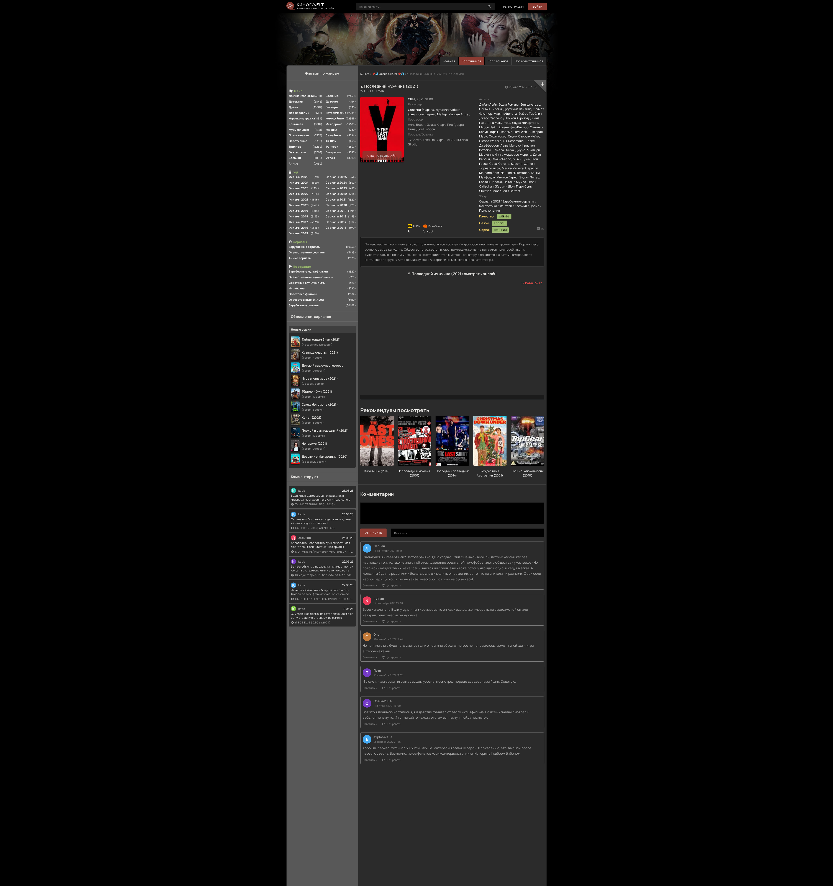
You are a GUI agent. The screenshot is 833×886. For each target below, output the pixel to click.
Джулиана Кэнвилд (517, 109)
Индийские (297, 288)
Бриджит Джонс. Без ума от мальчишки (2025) (324, 575)
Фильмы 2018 (298, 216)
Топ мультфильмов (529, 61)
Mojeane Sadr (489, 173)
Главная (449, 61)
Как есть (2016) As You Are (315, 528)
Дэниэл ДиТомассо (515, 173)
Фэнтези (332, 146)
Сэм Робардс (501, 159)
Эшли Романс (508, 104)
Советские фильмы (303, 294)
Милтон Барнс (507, 177)
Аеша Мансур (510, 145)
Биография (334, 152)
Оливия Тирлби (490, 109)
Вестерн (332, 107)
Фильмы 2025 (298, 177)
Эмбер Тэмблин (530, 113)
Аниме (293, 163)
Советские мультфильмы (307, 283)
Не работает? (531, 283)
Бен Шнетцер (530, 104)
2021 (420, 99)
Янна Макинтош (498, 123)
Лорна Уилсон (489, 168)
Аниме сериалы (300, 258)
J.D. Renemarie (513, 141)
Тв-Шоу (331, 141)
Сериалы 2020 (336, 205)
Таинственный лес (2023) (315, 504)
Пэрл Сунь (524, 186)
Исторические (336, 113)
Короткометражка (302, 118)
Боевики (295, 158)
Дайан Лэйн (488, 104)
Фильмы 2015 (298, 233)
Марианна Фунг (490, 154)
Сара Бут (531, 168)
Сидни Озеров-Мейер (524, 136)
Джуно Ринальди (527, 150)
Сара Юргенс (499, 164)
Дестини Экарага (421, 110)
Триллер (295, 146)
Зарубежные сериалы (304, 247)
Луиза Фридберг (448, 110)
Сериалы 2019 (336, 211)
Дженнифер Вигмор (513, 127)
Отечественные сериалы (307, 252)
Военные (332, 96)
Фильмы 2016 (298, 228)
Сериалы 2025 (336, 177)
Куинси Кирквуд (516, 118)
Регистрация (513, 6)
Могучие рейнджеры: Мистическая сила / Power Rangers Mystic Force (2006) (324, 551)
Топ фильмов (471, 61)
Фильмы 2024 (298, 182)
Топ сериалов (498, 61)
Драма (293, 107)
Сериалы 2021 (336, 199)
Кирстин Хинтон (523, 164)
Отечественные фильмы (306, 300)
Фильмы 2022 (298, 194)
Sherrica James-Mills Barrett (499, 191)
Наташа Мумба (515, 182)
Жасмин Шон (505, 186)
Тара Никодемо (501, 132)
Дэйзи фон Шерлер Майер (427, 114)
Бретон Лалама (490, 182)
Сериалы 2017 (336, 222)
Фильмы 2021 (298, 199)
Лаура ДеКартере (525, 123)
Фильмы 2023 (298, 188)
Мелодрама (334, 124)
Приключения (299, 135)
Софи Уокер (498, 136)
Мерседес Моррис (517, 154)
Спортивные (298, 141)
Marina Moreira (513, 168)
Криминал (296, 124)
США (411, 99)
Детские (332, 101)
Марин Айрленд (505, 113)
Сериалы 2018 (336, 216)
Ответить (369, 585)
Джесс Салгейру (491, 118)
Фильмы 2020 (299, 205)
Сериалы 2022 (336, 194)
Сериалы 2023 (336, 188)
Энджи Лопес (529, 177)
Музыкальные (299, 130)
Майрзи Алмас (459, 114)
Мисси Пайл (488, 127)
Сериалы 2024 (336, 182)
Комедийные (335, 118)
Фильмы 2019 (298, 211)
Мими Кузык (521, 159)
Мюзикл (331, 130)
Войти (537, 6)
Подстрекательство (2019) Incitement (324, 599)
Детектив (296, 101)
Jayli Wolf (520, 132)
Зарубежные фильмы (304, 305)
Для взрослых (299, 113)
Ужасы (330, 158)
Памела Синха (503, 150)
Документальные (301, 96)
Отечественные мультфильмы (311, 277)
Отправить (373, 533)
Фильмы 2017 (298, 222)
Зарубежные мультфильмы (308, 271)
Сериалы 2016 (336, 228)
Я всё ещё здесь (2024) (313, 622)
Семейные (333, 135)
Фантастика (297, 152)
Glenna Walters (490, 141)
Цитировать (393, 585)
